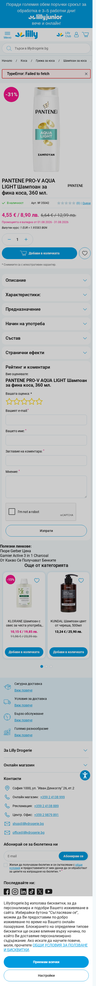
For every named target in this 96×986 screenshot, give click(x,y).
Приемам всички (46, 962)
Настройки (46, 975)
